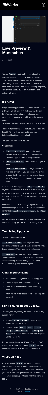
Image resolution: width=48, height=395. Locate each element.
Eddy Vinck (27, 391)
